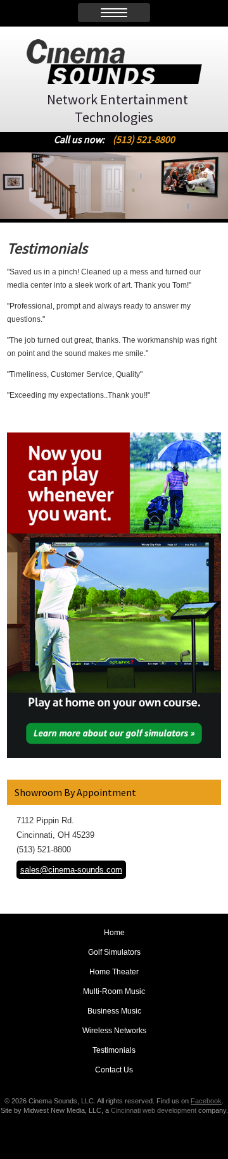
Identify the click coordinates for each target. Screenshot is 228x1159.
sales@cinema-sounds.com (71, 869)
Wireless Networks (114, 1030)
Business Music (114, 1011)
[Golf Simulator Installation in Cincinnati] (114, 754)
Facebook (206, 1101)
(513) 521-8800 (144, 139)
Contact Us (114, 1069)
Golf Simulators (114, 952)
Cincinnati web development (153, 1110)
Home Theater (114, 971)
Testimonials (114, 1050)
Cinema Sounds (114, 61)
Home (114, 932)
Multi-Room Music (114, 991)
